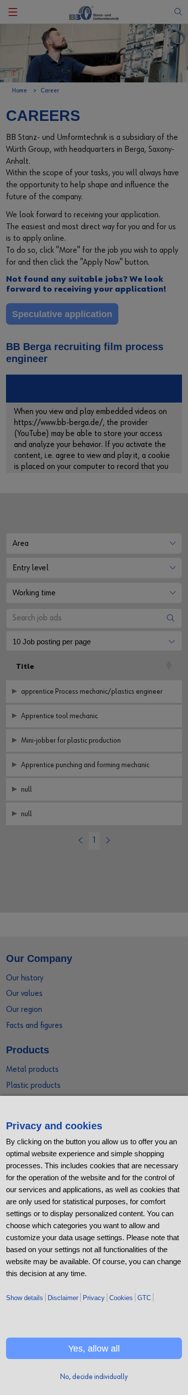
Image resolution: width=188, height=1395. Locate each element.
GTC (144, 1298)
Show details (24, 1298)
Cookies (121, 1298)
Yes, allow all (94, 1349)
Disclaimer (63, 1298)
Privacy (94, 1298)
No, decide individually (94, 1377)
